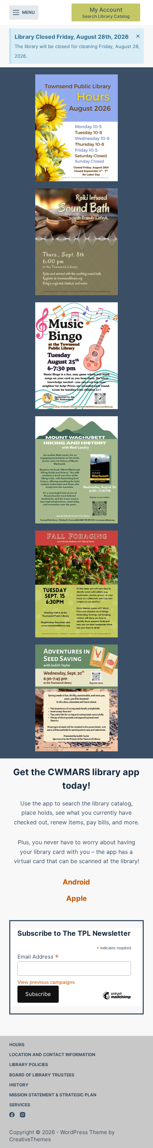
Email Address (38, 956)
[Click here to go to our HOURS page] (76, 127)
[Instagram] (22, 1114)
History (18, 1084)
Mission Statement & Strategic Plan (52, 1094)
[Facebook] (12, 1114)
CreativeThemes (30, 1139)
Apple (76, 898)
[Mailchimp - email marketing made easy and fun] (116, 1001)
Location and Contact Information (52, 1054)
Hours (17, 1044)
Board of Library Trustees (41, 1074)
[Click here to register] (76, 241)
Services (19, 1104)
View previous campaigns (46, 982)
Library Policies (28, 1064)
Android (76, 882)
